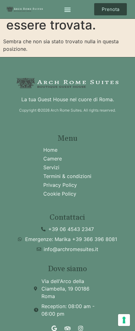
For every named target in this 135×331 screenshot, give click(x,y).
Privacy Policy (60, 185)
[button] (67, 9)
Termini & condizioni (67, 176)
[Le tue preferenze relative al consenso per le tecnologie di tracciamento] (124, 320)
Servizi (51, 167)
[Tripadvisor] (67, 328)
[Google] (54, 328)
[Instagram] (81, 328)
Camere (52, 158)
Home (50, 150)
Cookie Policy (59, 194)
